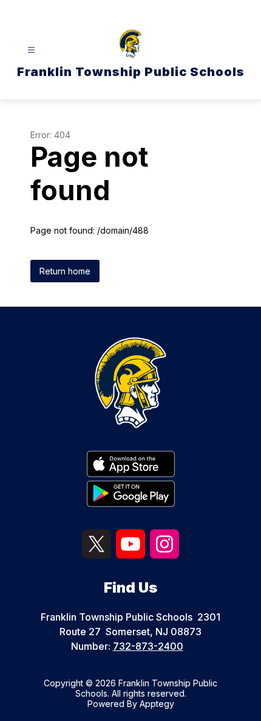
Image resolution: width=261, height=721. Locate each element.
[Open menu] (31, 50)
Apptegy (157, 703)
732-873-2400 (148, 646)
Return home (64, 271)
